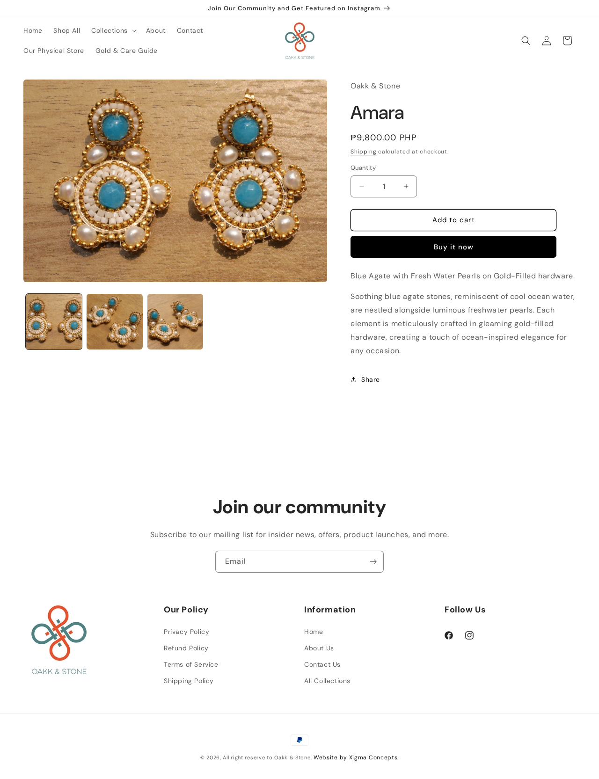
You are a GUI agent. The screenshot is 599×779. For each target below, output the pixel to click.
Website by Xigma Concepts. (356, 757)
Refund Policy (186, 648)
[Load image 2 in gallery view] (115, 322)
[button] (113, 30)
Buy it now (454, 247)
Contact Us (322, 664)
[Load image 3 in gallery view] (175, 322)
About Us (319, 648)
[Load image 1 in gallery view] (54, 322)
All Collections (327, 681)
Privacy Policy (186, 631)
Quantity (363, 168)
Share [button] (370, 379)
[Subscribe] (373, 562)
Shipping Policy (189, 681)
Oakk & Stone (292, 757)
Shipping (364, 151)
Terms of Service (191, 664)
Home (313, 631)
